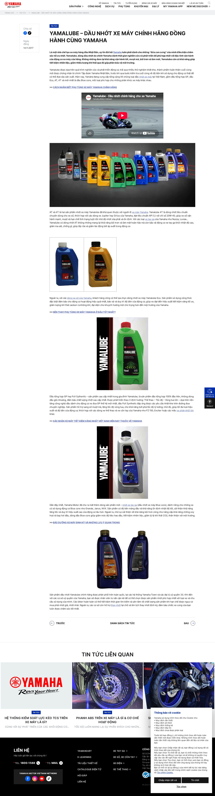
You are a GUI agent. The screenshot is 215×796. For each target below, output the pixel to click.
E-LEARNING (84, 757)
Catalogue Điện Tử (89, 769)
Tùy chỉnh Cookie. (165, 772)
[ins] (34, 778)
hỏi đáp (82, 775)
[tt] (48, 778)
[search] (209, 3)
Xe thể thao (120, 769)
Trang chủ (9, 13)
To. (52, 762)
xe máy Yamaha (140, 212)
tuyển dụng (131, 3)
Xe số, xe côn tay (124, 757)
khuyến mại (141, 6)
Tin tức (22, 13)
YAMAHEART (85, 751)
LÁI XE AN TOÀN (196, 3)
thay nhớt (116, 605)
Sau (186, 623)
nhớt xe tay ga (129, 505)
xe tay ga (149, 219)
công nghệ (94, 6)
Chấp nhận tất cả (168, 780)
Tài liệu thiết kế (87, 763)
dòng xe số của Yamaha (79, 298)
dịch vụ (109, 6)
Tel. (25, 762)
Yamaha (117, 52)
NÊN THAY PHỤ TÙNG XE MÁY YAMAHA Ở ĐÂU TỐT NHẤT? (84, 312)
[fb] (27, 778)
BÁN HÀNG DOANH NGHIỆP (173, 3)
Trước (60, 623)
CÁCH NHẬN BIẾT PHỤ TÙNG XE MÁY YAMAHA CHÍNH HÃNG (85, 87)
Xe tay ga (119, 751)
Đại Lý (155, 6)
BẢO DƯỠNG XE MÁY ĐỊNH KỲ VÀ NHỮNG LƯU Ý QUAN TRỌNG (86, 522)
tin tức (117, 3)
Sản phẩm (75, 6)
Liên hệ (82, 781)
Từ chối (195, 780)
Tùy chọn (181, 786)
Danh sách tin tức (122, 623)
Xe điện (117, 763)
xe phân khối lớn (185, 410)
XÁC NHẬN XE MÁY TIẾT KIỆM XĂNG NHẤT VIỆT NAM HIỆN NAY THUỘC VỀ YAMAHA (97, 421)
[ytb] (41, 778)
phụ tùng (124, 6)
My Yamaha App (173, 6)
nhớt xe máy (145, 76)
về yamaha (104, 3)
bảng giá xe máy (149, 3)
